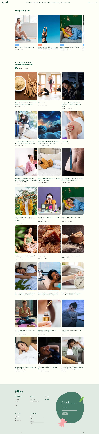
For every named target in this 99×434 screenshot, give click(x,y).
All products (29, 2)
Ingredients (53, 2)
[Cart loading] (96, 3)
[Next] (83, 33)
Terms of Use (77, 432)
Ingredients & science (34, 401)
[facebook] (48, 399)
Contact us (17, 416)
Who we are (32, 399)
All (16, 68)
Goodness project (65, 2)
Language (32, 421)
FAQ (16, 418)
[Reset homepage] (5, 2)
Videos (26, 68)
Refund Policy (18, 420)
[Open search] (89, 3)
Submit (65, 413)
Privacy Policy (71, 432)
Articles (20, 68)
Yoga (34, 2)
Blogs (59, 2)
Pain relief (38, 2)
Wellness (44, 2)
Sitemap (82, 432)
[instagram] (45, 399)
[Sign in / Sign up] (93, 3)
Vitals (48, 2)
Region (31, 416)
